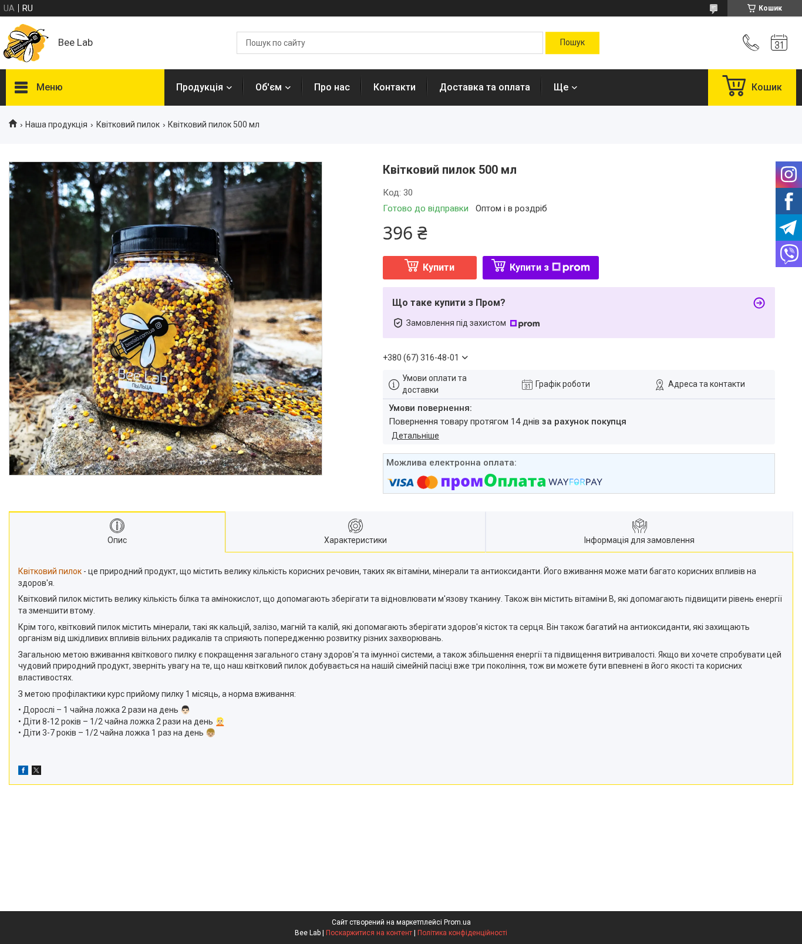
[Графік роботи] (779, 43)
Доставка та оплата (484, 87)
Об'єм (268, 87)
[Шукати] (572, 43)
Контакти (394, 87)
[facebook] (23, 772)
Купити (438, 267)
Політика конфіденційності (462, 933)
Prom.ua (457, 922)
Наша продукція (56, 124)
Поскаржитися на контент (369, 933)
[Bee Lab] (26, 43)
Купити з (529, 267)
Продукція (199, 87)
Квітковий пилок (128, 124)
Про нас (332, 87)
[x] (36, 772)
